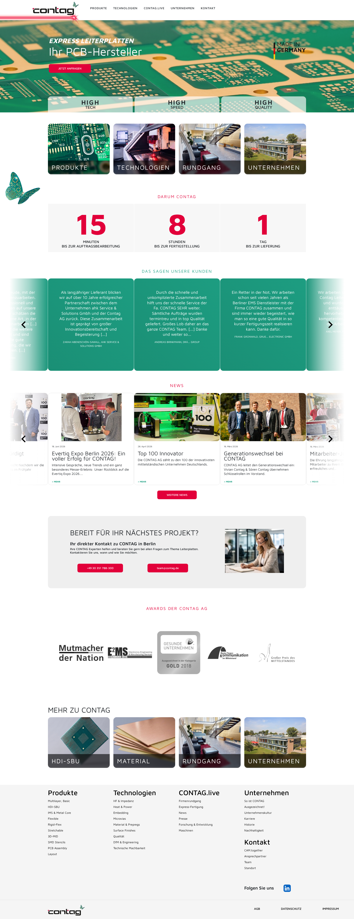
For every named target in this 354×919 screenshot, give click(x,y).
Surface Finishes (124, 830)
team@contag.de (168, 568)
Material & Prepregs (126, 824)
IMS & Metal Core (59, 812)
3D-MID (53, 836)
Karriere (249, 818)
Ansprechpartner (255, 856)
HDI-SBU (54, 806)
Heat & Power (122, 806)
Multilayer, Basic (59, 801)
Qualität (118, 836)
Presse (183, 818)
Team (247, 862)
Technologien (125, 8)
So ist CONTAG (254, 801)
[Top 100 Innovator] (91, 417)
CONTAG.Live (154, 8)
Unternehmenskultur (258, 812)
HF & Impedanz (123, 801)
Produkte (98, 8)
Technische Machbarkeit (129, 848)
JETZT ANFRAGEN (69, 68)
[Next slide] (330, 324)
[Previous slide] (24, 324)
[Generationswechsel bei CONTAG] (177, 417)
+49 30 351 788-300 (100, 568)
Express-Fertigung (191, 806)
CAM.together (253, 850)
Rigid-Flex (55, 824)
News (182, 812)
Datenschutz (291, 908)
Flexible (53, 818)
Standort (250, 868)
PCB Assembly (57, 848)
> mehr (56, 481)
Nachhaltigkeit (254, 830)
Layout (52, 854)
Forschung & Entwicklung (196, 824)
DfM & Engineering (125, 842)
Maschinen (186, 830)
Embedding (120, 812)
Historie (249, 824)
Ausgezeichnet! (254, 806)
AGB (257, 908)
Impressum (330, 908)
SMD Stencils (56, 842)
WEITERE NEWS (177, 494)
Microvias (119, 818)
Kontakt (208, 8)
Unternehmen (183, 8)
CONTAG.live (199, 792)
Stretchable (55, 830)
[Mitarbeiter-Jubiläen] (263, 417)
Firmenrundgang (190, 801)
